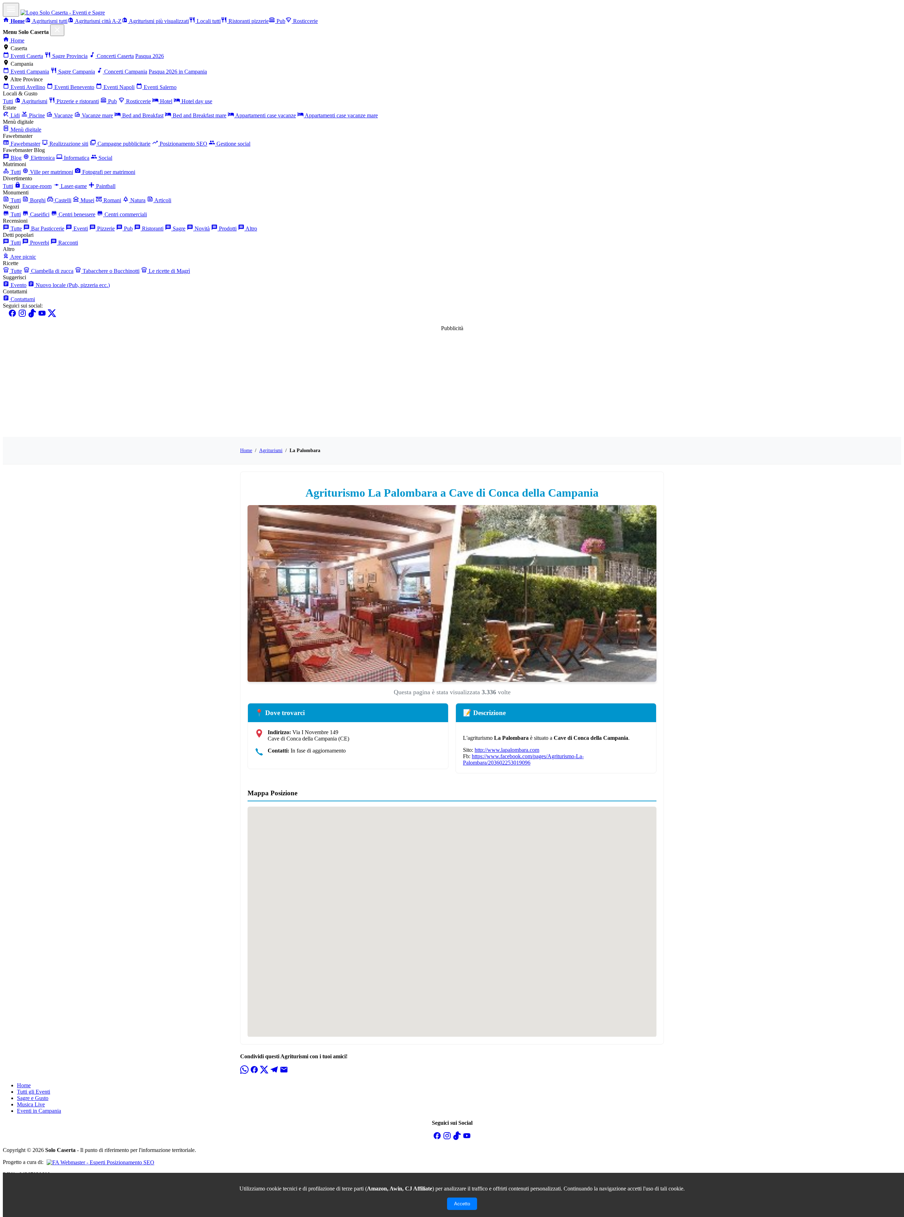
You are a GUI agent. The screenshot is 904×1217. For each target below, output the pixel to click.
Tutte (15, 229)
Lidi (14, 115)
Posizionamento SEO (182, 144)
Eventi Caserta (26, 56)
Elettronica (42, 158)
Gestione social (232, 144)
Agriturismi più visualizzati (158, 21)
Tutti (8, 101)
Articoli (162, 200)
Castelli (62, 200)
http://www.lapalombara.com (507, 750)
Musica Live (31, 1104)
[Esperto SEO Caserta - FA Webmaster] (99, 1162)
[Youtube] (42, 315)
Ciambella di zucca (51, 271)
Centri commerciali (125, 214)
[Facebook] (12, 315)
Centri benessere (76, 214)
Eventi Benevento (73, 87)
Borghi (37, 200)
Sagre (178, 229)
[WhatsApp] (244, 1072)
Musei (86, 200)
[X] (52, 315)
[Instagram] (22, 315)
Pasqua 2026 (149, 56)
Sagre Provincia (69, 56)
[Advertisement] (452, 381)
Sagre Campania (76, 72)
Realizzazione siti (68, 144)
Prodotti (227, 229)
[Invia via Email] (284, 1072)
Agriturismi (34, 101)
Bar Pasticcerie (47, 229)
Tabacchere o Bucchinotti (110, 271)
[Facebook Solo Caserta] (437, 1138)
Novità (201, 229)
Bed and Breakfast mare (198, 115)
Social (104, 158)
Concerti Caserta (114, 56)
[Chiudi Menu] (57, 30)
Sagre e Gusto (32, 1098)
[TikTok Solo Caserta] (457, 1138)
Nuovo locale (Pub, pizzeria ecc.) (72, 285)
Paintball (105, 186)
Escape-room (36, 186)
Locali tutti (208, 21)
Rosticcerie (305, 21)
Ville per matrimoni (51, 172)
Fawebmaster (24, 144)
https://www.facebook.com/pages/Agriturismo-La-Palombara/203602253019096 (523, 759)
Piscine (36, 115)
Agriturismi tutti (49, 21)
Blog (15, 158)
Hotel (165, 101)
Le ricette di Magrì (168, 271)
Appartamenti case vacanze (265, 115)
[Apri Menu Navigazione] (11, 10)
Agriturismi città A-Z (97, 21)
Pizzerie (105, 229)
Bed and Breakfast (142, 115)
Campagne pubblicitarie (123, 144)
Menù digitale (25, 130)
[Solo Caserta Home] (62, 13)
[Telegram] (274, 1072)
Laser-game (73, 186)
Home (16, 40)
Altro (250, 229)
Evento (17, 285)
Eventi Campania (29, 72)
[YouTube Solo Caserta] (467, 1138)
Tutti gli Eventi (33, 1092)
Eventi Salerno (159, 87)
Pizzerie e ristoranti (77, 101)
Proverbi (39, 243)
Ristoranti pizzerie (248, 21)
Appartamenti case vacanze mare (341, 115)
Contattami (22, 299)
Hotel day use (196, 101)
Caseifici (39, 214)
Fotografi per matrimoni (108, 172)
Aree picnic (22, 257)
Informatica (76, 158)
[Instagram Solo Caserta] (447, 1138)
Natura (137, 200)
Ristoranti (152, 229)
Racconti (67, 243)
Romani (111, 200)
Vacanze (63, 115)
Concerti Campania (125, 72)
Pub (280, 21)
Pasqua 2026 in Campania (178, 72)
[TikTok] (32, 315)
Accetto (462, 1203)
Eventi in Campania (39, 1111)
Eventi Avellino (27, 87)
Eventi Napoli (118, 87)
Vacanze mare (97, 115)
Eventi (80, 229)
